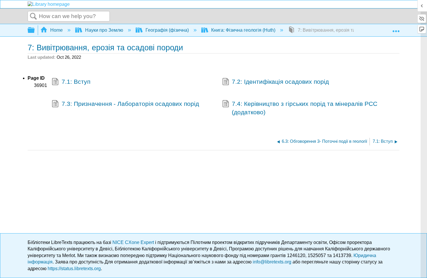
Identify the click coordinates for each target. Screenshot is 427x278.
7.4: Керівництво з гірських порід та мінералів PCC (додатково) (304, 107)
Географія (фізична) (167, 30)
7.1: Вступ (76, 81)
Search (33, 17)
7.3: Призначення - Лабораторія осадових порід (130, 103)
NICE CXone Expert (133, 242)
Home (56, 30)
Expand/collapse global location (395, 28)
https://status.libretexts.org (74, 268)
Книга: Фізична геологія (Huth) (243, 30)
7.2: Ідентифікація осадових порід (280, 81)
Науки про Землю (104, 30)
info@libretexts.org (272, 261)
